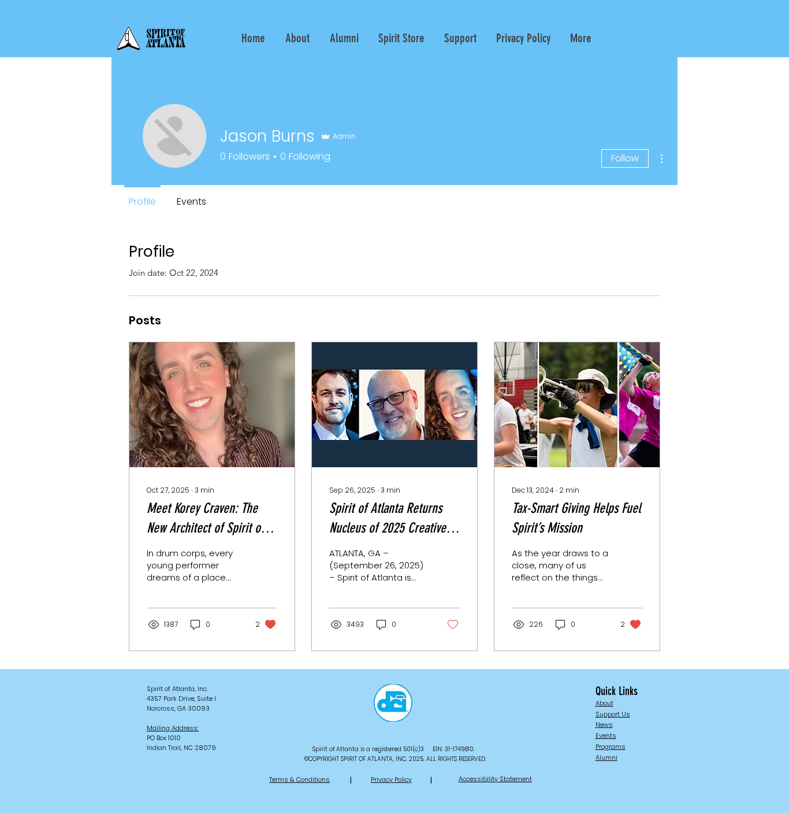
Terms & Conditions (299, 779)
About (604, 703)
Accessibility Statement (495, 779)
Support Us (613, 714)
